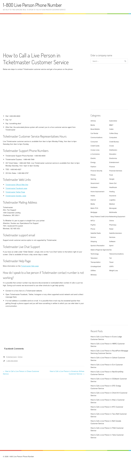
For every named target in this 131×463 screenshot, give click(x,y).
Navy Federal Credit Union (100, 216)
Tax (110, 250)
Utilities (93, 270)
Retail (111, 229)
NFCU (93, 220)
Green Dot (112, 183)
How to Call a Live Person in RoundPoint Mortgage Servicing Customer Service (109, 352)
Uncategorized (96, 266)
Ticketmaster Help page (30, 266)
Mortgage (94, 212)
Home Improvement (97, 191)
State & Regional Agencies (100, 250)
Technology (95, 254)
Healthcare (113, 187)
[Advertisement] (65, 33)
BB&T (111, 125)
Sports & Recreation (98, 245)
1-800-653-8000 (12, 360)
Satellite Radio (96, 233)
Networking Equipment (117, 216)
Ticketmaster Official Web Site (17, 184)
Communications (96, 137)
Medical (112, 204)
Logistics (112, 200)
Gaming (93, 179)
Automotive (113, 121)
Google (111, 179)
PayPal (93, 225)
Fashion (93, 166)
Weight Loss (113, 270)
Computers (113, 137)
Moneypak (113, 208)
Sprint (111, 245)
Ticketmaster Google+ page (16, 195)
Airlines (93, 121)
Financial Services (115, 171)
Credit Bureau (114, 141)
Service (93, 237)
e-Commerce (95, 154)
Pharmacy (112, 225)
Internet (93, 200)
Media (93, 204)
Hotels (93, 195)
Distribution (113, 150)
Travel (111, 262)
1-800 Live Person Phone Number (32, 5)
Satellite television (115, 233)
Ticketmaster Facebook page (16, 188)
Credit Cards (95, 146)
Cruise (111, 146)
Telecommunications (116, 254)
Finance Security (96, 171)
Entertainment (11, 357)
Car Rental (94, 133)
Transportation (96, 262)
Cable (111, 129)
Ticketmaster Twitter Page (15, 192)
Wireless (94, 275)
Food (111, 175)
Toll (110, 258)
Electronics (113, 158)
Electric (93, 158)
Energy (93, 162)
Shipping (94, 241)
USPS (111, 266)
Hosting (112, 191)
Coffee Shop (113, 133)
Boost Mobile (95, 129)
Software (112, 241)
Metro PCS (94, 208)
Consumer (94, 141)
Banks (93, 125)
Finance (112, 166)
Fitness (93, 175)
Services (112, 237)
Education (112, 154)
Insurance (112, 195)
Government (95, 183)
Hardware (94, 187)
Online (20, 357)
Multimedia (113, 212)
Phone (93, 229)
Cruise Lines (95, 150)
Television (94, 258)
